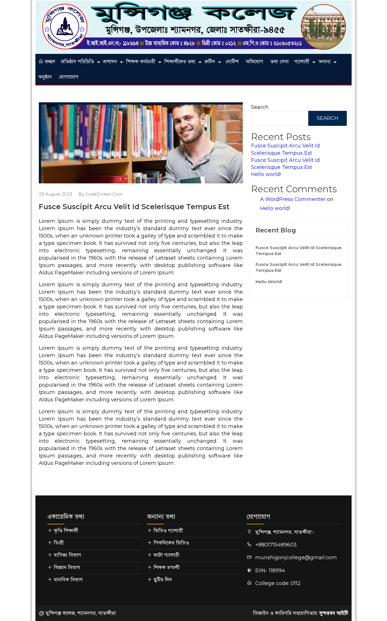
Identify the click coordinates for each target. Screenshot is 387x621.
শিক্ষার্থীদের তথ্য (179, 61)
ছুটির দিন (163, 580)
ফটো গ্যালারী (166, 555)
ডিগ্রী (59, 543)
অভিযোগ (254, 61)
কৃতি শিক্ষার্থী (66, 530)
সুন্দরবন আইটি (333, 613)
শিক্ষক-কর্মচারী (140, 61)
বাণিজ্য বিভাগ (67, 555)
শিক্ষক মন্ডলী (167, 567)
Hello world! (266, 174)
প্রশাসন (110, 61)
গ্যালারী (301, 61)
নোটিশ (232, 61)
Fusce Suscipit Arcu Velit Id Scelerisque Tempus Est (299, 250)
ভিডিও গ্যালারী (168, 530)
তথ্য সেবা (279, 61)
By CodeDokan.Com (100, 194)
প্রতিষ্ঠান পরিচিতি (77, 61)
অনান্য (324, 61)
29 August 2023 (55, 194)
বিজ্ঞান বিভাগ (67, 567)
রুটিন (210, 61)
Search (260, 107)
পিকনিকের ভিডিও (171, 543)
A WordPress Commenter (293, 199)
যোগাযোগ (68, 77)
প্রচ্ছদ (49, 61)
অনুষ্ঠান (45, 77)
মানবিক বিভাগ (68, 580)
